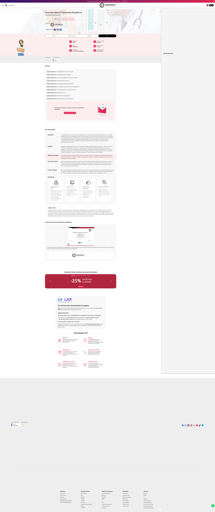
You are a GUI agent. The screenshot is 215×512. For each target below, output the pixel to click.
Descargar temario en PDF (89, 260)
